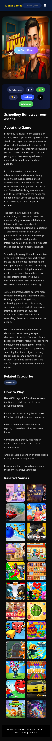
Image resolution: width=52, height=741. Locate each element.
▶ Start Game (26, 50)
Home (10, 729)
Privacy (31, 729)
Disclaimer (20, 732)
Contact (33, 732)
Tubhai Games (13, 5)
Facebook (27, 97)
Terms (40, 729)
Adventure (10, 382)
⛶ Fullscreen (15, 90)
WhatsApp (26, 104)
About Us (20, 729)
